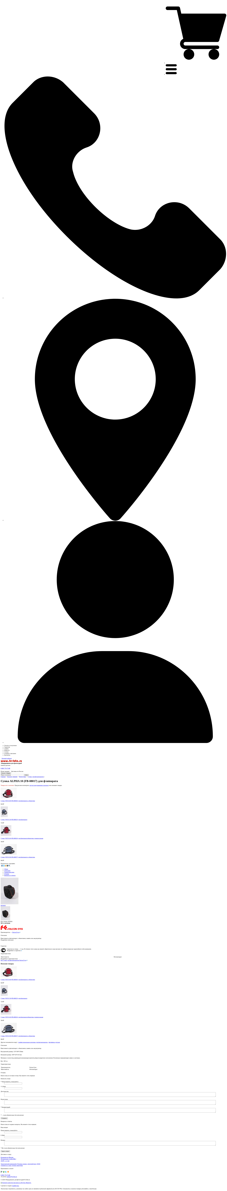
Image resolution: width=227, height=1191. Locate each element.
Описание (7, 870)
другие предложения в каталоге (39, 785)
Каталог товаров (12, 776)
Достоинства (5, 1091)
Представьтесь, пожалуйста (9, 1081)
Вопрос (3, 1140)
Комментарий (5, 1107)
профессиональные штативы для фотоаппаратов (33, 1042)
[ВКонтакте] (2, 865)
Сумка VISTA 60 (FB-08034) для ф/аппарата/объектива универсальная (22, 838)
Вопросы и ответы (10, 875)
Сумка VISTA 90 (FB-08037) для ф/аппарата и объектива (18, 857)
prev (2, 905)
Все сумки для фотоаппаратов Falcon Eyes (13, 960)
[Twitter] (4, 865)
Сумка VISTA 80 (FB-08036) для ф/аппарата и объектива (18, 801)
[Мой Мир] (8, 865)
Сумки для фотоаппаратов (36, 776)
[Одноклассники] (6, 865)
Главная (3, 776)
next (4, 905)
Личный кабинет (7, 758)
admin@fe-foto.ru (12, 1176)
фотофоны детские (54, 1042)
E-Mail (3, 1086)
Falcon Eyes (15, 932)
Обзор (6, 869)
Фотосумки (22, 776)
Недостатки (4, 1099)
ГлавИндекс (15, 1185)
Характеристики (9, 872)
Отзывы (6, 874)
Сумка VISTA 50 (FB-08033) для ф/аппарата (14, 819)
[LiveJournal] (9, 865)
